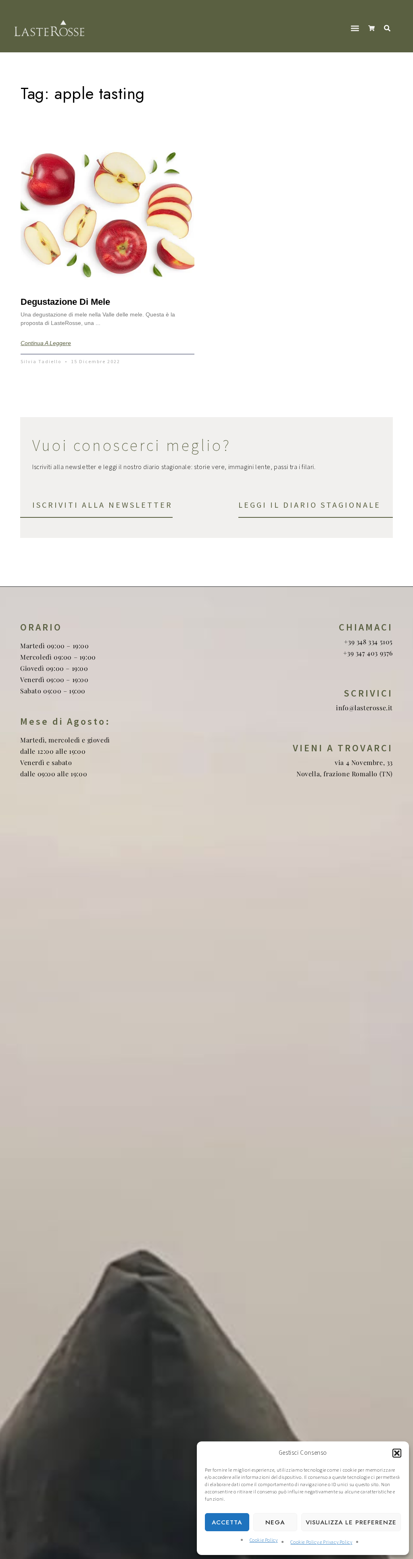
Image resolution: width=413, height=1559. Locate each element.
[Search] (389, 28)
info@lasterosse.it (364, 707)
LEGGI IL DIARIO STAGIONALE (309, 505)
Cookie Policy (264, 1540)
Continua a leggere (46, 343)
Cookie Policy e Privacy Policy (321, 1542)
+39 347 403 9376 (368, 653)
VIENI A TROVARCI (343, 748)
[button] (397, 1453)
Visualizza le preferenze (351, 1522)
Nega (275, 1522)
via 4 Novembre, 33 (364, 762)
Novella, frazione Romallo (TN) (344, 773)
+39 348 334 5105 (368, 641)
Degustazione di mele (65, 302)
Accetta (227, 1522)
